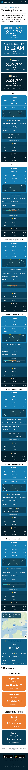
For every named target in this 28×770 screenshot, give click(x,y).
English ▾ (14, 764)
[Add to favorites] (21, 10)
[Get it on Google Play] (19, 756)
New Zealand (4, 7)
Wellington (11, 7)
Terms (16, 760)
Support (21, 760)
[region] (14, 625)
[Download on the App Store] (8, 756)
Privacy (11, 760)
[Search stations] (21, 2)
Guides (6, 760)
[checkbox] (11, 615)
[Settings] (25, 2)
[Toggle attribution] (25, 636)
